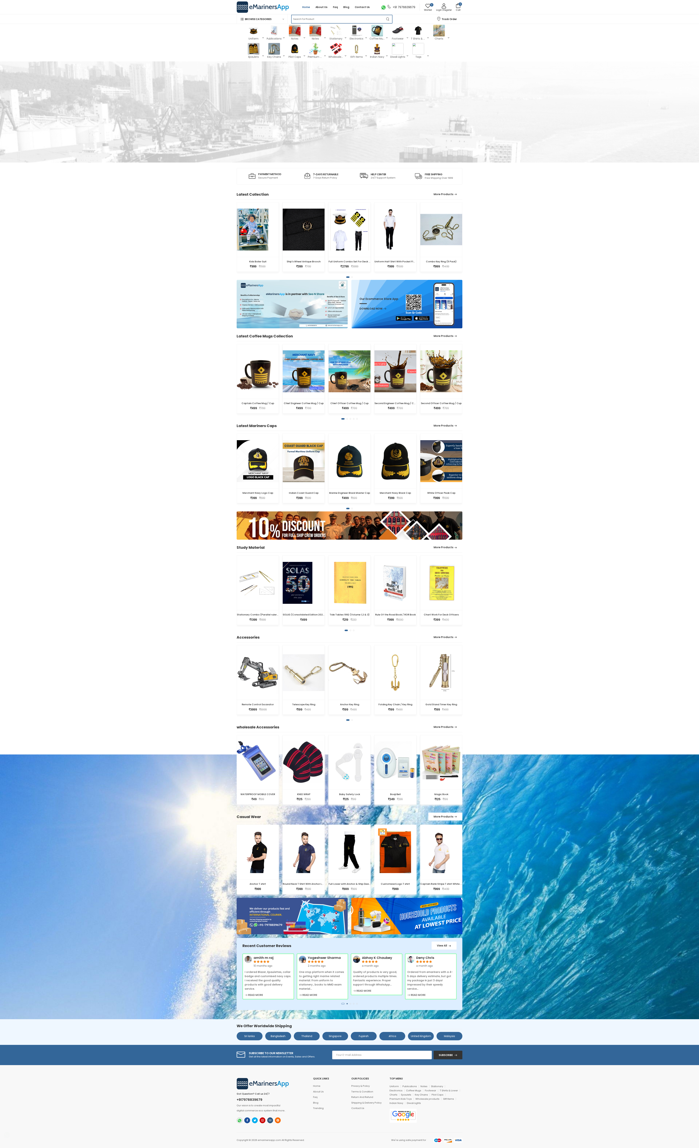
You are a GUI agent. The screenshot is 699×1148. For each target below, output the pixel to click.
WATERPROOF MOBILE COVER (257, 794)
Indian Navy (396, 1103)
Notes (423, 1086)
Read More (255, 995)
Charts (393, 1095)
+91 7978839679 (403, 7)
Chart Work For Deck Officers (441, 614)
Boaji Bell (395, 794)
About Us (321, 7)
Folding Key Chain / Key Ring (395, 704)
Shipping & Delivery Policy (366, 1102)
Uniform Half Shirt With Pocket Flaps (396, 261)
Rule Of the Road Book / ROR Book (395, 614)
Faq (335, 7)
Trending (318, 1108)
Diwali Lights (414, 1103)
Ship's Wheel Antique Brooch (304, 261)
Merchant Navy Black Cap (395, 493)
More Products (443, 194)
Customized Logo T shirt (395, 884)
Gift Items (448, 1099)
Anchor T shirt (258, 884)
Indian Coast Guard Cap (304, 493)
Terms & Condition (362, 1091)
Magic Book (441, 794)
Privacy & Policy (360, 1086)
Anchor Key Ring (349, 704)
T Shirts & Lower (449, 1090)
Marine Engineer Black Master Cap (349, 493)
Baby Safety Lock (349, 794)
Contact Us (362, 7)
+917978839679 (249, 1099)
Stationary (437, 1086)
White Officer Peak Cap (441, 493)
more (281, 1110)
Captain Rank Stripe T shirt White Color (443, 884)
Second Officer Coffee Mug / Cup (441, 403)
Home (306, 7)
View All (442, 945)
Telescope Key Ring (303, 704)
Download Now (371, 308)
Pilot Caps (437, 1095)
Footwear (430, 1090)
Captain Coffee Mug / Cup (258, 403)
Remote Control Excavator (258, 704)
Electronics (396, 1090)
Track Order (449, 19)
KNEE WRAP (303, 794)
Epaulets (406, 1095)
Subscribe (446, 1055)
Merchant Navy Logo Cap (257, 493)
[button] (262, 19)
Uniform (394, 1086)
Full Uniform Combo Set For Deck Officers (353, 261)
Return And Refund (362, 1097)
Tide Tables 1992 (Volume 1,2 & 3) (350, 614)
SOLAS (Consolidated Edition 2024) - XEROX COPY (313, 614)
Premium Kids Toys (401, 1099)
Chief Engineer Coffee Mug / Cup (304, 403)
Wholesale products (427, 1099)
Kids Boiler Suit (257, 261)
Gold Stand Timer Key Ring (441, 704)
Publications (409, 1086)
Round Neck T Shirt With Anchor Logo (305, 884)
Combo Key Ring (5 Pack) (441, 261)
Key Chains (421, 1095)
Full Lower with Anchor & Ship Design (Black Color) (359, 884)
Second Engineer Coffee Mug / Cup (395, 403)
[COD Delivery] (382, 832)
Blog (346, 7)
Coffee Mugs (413, 1090)
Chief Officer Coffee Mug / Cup (349, 403)
